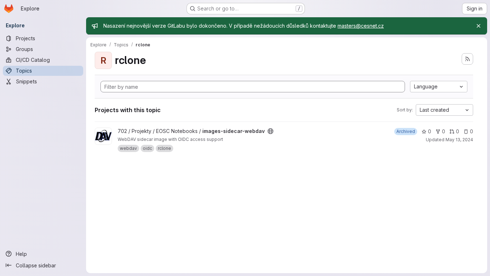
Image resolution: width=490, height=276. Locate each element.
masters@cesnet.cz (361, 26)
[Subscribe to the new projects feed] (467, 59)
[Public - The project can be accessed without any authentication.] (270, 131)
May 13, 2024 (459, 139)
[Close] (478, 26)
